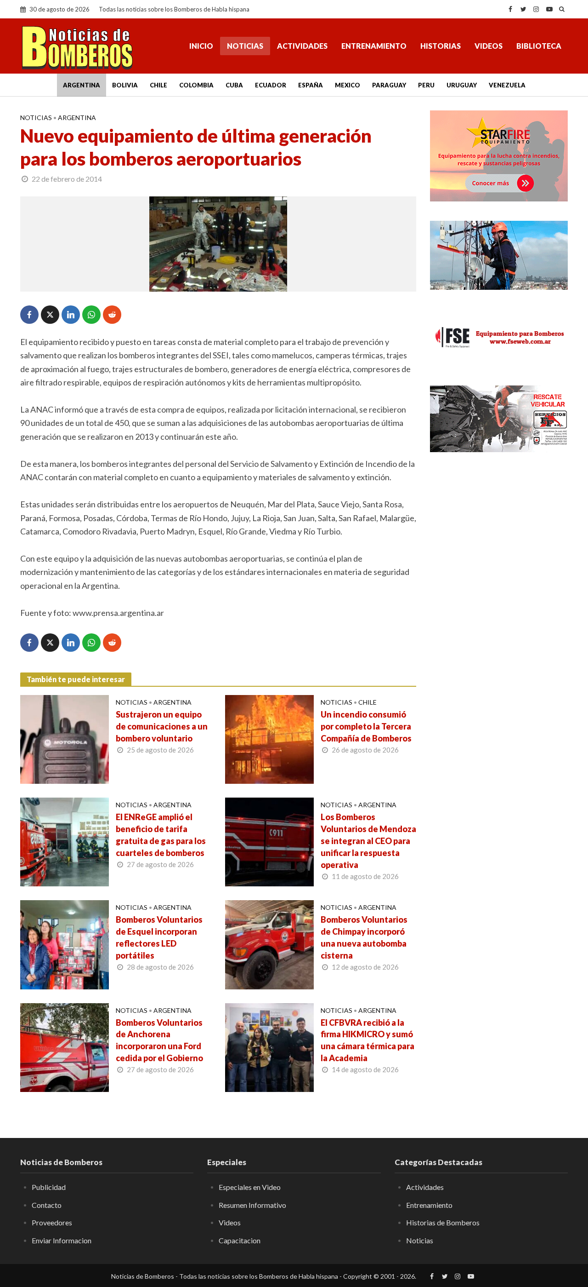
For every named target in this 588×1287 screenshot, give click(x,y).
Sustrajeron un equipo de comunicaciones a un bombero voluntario (162, 726)
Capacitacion (239, 1240)
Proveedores (52, 1222)
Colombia (196, 85)
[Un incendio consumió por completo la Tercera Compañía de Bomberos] (269, 738)
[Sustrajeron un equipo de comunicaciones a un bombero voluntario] (64, 738)
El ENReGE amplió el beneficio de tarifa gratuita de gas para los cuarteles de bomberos (161, 835)
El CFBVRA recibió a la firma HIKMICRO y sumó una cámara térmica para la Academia (367, 1040)
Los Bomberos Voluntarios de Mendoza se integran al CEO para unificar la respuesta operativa (368, 841)
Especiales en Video (250, 1187)
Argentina (81, 85)
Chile (158, 85)
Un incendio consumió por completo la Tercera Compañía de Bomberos (366, 726)
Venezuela (507, 85)
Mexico (347, 85)
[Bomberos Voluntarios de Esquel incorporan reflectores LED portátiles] (64, 944)
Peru (426, 85)
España (310, 85)
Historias (440, 45)
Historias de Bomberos (443, 1222)
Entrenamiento (374, 45)
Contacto (47, 1205)
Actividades (302, 45)
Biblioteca (538, 45)
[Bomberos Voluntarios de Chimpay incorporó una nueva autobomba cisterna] (269, 944)
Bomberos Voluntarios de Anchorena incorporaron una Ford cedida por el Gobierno (159, 1040)
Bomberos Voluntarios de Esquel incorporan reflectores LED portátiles (159, 937)
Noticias (245, 45)
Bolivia (125, 85)
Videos (489, 45)
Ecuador (270, 85)
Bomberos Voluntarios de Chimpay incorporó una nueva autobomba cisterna (364, 937)
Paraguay (389, 85)
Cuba (234, 85)
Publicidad (49, 1187)
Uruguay (462, 85)
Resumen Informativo (252, 1205)
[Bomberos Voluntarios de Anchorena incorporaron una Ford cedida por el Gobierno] (64, 1046)
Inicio (201, 45)
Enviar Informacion (61, 1240)
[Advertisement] (499, 609)
